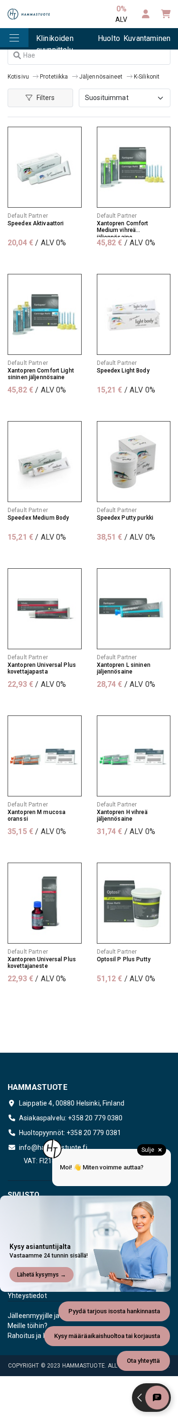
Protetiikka (54, 76)
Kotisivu (18, 76)
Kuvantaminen (146, 38)
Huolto (109, 38)
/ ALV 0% (37, 242)
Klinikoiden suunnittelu (55, 42)
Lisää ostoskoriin (44, 262)
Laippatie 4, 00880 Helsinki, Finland (71, 1103)
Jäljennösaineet (101, 76)
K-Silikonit (146, 76)
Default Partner (28, 215)
